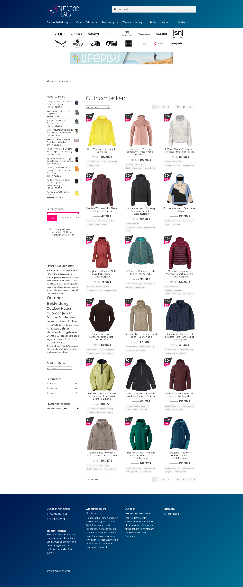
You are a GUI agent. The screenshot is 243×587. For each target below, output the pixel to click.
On (98, 162)
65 (189, 107)
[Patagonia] (176, 43)
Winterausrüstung (132, 22)
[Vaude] (76, 34)
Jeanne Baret (105, 465)
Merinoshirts (66, 290)
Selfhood (129, 287)
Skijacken (176, 224)
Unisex (53, 393)
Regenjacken (66, 325)
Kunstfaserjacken (132, 224)
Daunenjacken (131, 347)
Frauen (53, 383)
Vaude (103, 224)
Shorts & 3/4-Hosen (57, 335)
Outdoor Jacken (93, 165)
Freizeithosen (69, 274)
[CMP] (128, 43)
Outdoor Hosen (59, 308)
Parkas (56, 321)
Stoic (68, 339)
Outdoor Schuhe (85, 22)
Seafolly (57, 329)
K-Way (179, 162)
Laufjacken (91, 162)
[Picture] (111, 43)
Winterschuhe (52, 349)
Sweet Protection (107, 353)
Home (53, 81)
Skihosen (74, 335)
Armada (129, 406)
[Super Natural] (178, 34)
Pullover (63, 321)
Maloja (57, 290)
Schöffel (50, 329)
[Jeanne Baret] (77, 43)
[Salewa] (60, 43)
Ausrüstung (108, 22)
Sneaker (60, 339)
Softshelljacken (131, 472)
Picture (167, 224)
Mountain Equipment (173, 290)
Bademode (53, 270)
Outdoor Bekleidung (57, 22)
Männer (53, 388)
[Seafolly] (110, 34)
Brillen (153, 22)
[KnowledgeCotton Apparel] (144, 34)
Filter (52, 218)
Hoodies (68, 281)
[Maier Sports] (159, 43)
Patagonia (182, 353)
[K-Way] (144, 43)
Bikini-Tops (65, 270)
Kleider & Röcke (57, 284)
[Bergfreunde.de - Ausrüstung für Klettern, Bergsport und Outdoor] (63, 242)
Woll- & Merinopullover (58, 352)
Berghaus (90, 286)
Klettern (166, 22)
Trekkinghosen (54, 346)
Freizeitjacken (170, 349)
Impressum (173, 513)
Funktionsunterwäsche (70, 277)
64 (184, 107)
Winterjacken (140, 287)
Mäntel (75, 290)
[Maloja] (93, 34)
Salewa (142, 350)
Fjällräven (129, 164)
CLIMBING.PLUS (59, 513)
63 (178, 107)
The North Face (107, 412)
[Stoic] (59, 34)
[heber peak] (127, 34)
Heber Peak (51, 280)
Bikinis (74, 270)
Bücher (182, 22)
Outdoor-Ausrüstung (56, 293)
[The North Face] (94, 43)
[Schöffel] (161, 34)
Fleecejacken (140, 164)
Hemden (60, 280)
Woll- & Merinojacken (67, 349)
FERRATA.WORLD (59, 519)
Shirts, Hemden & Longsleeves (62, 330)
